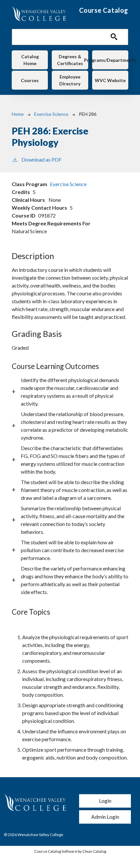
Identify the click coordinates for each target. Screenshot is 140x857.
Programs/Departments (110, 60)
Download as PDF (41, 159)
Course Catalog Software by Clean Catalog (70, 851)
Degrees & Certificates (70, 60)
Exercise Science (51, 114)
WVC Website (110, 80)
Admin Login (105, 816)
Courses (30, 80)
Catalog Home (30, 60)
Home (18, 114)
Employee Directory (69, 80)
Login (105, 800)
